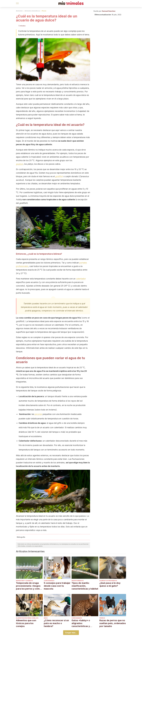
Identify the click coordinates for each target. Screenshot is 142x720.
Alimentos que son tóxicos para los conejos (26, 623)
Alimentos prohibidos (108, 580)
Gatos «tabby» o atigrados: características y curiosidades (81, 623)
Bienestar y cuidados (24, 580)
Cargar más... (71, 632)
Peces (44, 11)
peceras (38, 414)
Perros (102, 618)
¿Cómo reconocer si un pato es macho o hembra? (56, 623)
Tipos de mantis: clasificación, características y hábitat (85, 586)
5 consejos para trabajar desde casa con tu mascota (57, 586)
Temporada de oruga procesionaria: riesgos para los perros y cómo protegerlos (28, 586)
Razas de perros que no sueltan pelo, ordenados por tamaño (112, 623)
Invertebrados (78, 580)
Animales (19, 11)
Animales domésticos (32, 11)
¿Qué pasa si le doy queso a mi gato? (109, 584)
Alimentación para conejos (27, 618)
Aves (45, 618)
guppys (19, 164)
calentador (81, 278)
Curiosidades (49, 580)
